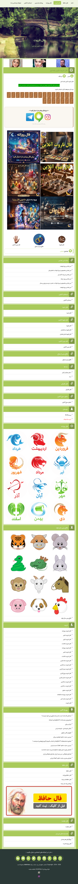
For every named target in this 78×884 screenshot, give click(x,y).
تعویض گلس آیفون (66, 732)
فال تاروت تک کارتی (65, 660)
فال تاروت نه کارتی (66, 681)
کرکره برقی (68, 724)
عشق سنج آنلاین (66, 402)
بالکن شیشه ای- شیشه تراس (63, 728)
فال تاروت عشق (66, 690)
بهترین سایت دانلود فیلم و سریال (62, 736)
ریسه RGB (68, 415)
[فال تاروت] (56, 147)
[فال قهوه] (56, 180)
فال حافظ (65, 2)
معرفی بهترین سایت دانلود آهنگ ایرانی (60, 758)
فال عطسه (68, 826)
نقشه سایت (32, 869)
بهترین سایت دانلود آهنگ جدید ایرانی (61, 745)
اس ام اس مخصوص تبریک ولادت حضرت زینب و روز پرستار (55, 283)
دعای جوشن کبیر (66, 372)
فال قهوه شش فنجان (65, 334)
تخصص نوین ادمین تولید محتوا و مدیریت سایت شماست (56, 749)
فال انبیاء (68, 312)
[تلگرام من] (55, 858)
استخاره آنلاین (28, 2)
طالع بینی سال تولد (66, 618)
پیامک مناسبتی (39, 2)
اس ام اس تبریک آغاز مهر (64, 274)
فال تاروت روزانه (66, 630)
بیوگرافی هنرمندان (66, 839)
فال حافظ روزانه (67, 775)
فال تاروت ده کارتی (66, 686)
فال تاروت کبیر (67, 635)
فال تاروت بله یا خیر (65, 698)
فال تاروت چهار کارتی (65, 669)
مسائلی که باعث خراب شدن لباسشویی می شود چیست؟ (56, 715)
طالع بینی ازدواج (67, 359)
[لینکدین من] (18, 858)
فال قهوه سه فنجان (66, 329)
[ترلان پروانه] (39, 63)
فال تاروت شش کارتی (65, 677)
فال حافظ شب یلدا (66, 779)
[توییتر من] (34, 858)
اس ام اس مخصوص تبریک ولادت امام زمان (59, 270)
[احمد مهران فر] (62, 63)
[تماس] (39, 858)
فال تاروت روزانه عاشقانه (64, 694)
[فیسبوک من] (50, 858)
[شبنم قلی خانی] (16, 63)
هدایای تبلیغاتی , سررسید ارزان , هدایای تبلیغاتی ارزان (57, 753)
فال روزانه (48, 2)
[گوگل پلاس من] (28, 858)
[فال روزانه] (23, 147)
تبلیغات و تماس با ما (16, 2)
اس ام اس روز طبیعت (65, 266)
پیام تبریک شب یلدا (66, 783)
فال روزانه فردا (67, 843)
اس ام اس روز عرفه (66, 278)
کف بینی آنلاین (67, 346)
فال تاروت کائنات (66, 643)
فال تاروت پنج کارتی (65, 673)
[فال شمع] (23, 180)
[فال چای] (56, 213)
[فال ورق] (23, 213)
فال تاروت (57, 2)
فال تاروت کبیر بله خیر (58, 70)
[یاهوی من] (60, 858)
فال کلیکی (68, 389)
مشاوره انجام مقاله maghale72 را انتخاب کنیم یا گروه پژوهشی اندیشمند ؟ (51, 741)
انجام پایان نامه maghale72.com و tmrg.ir (60, 720)
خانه (72, 2)
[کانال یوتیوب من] (23, 858)
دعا (70, 376)
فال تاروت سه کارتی (65, 664)
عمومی (62, 251)
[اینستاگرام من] (44, 858)
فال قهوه (68, 325)
